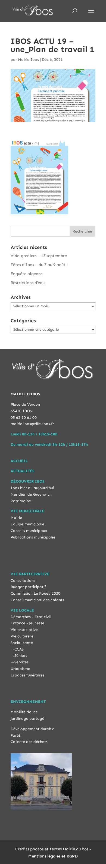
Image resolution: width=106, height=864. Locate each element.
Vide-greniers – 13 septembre (39, 255)
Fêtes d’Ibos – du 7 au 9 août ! (39, 264)
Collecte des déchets (29, 741)
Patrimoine (21, 501)
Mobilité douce (24, 712)
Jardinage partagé (27, 718)
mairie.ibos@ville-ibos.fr (32, 424)
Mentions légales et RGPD (53, 856)
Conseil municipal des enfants (37, 600)
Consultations (23, 580)
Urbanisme (20, 668)
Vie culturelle (22, 636)
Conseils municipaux (29, 530)
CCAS (19, 649)
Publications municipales (33, 537)
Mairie (16, 517)
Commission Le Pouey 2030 (35, 593)
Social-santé (22, 642)
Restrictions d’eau (28, 282)
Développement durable (32, 729)
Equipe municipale (27, 524)
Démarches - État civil (31, 617)
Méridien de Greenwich (31, 494)
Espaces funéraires (27, 675)
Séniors (20, 655)
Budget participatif (28, 587)
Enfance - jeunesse (27, 623)
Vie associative (24, 629)
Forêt (15, 735)
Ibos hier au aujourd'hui (32, 488)
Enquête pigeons (26, 273)
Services (21, 662)
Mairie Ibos (28, 59)
